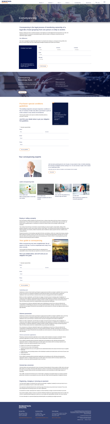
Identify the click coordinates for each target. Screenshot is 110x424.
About (59, 2)
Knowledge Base (78, 2)
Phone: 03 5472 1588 (39, 415)
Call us (98, 2)
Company (76, 47)
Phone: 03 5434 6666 (23, 415)
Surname (58, 47)
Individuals (50, 2)
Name (40, 47)
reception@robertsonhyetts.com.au (25, 417)
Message (40, 57)
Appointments (88, 2)
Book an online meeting (56, 417)
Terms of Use (80, 419)
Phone (20, 142)
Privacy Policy (88, 419)
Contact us (67, 2)
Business (41, 2)
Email (40, 52)
